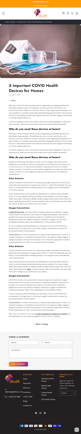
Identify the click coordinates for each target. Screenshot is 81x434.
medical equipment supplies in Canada (51, 314)
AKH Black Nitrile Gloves (47, 380)
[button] (3, 13)
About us (26, 388)
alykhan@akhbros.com (40, 2)
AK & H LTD (43, 429)
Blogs (13, 22)
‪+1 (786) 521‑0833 (13, 397)
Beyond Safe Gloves (46, 387)
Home (7, 22)
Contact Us (27, 406)
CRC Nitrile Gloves (48, 399)
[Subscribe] (74, 393)
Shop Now (27, 383)
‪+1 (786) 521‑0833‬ (40, 6)
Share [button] (13, 101)
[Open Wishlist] (72, 13)
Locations (27, 392)
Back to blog (42, 324)
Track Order (28, 397)
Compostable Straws (46, 394)
